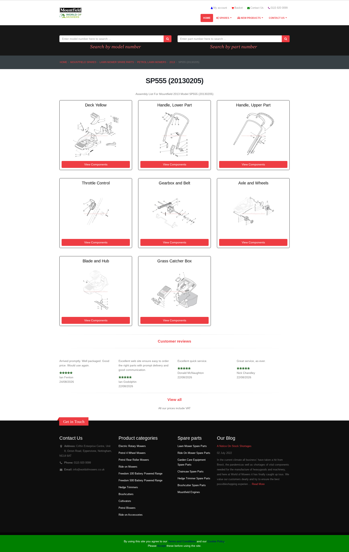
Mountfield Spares (83, 62)
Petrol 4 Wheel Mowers (132, 453)
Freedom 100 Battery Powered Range (140, 473)
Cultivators (125, 501)
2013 (172, 62)
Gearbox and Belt (174, 183)
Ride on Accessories (131, 514)
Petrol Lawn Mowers (151, 62)
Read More (258, 484)
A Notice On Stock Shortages (234, 446)
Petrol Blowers (127, 508)
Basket (238, 7)
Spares (224, 18)
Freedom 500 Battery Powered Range (140, 480)
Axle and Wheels (253, 183)
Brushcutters (126, 494)
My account (220, 7)
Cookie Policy (215, 541)
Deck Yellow (95, 105)
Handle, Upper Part (253, 105)
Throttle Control (96, 183)
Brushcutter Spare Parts (192, 485)
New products (250, 18)
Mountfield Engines (189, 492)
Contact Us (257, 7)
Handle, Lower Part (174, 105)
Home (206, 18)
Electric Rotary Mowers (132, 446)
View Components (95, 164)
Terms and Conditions (182, 541)
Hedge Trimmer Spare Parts (194, 478)
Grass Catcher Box (174, 261)
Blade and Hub (96, 261)
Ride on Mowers (128, 466)
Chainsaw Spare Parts (191, 471)
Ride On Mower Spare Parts (194, 453)
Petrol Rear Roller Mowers (134, 459)
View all (174, 399)
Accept (161, 545)
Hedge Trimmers (128, 487)
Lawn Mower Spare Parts (117, 62)
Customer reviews (174, 341)
